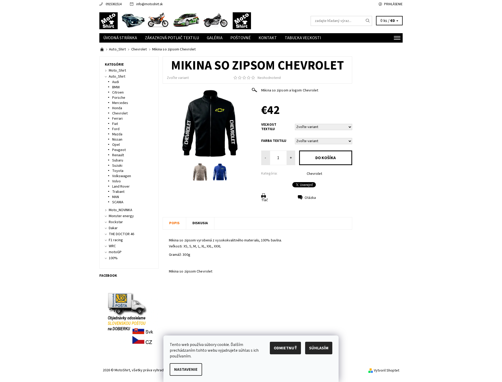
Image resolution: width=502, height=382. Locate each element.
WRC (112, 246)
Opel (116, 144)
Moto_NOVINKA (120, 210)
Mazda (117, 134)
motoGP (115, 252)
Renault (118, 155)
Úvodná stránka (120, 38)
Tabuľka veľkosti (303, 38)
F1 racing (116, 240)
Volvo (116, 181)
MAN (115, 197)
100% (113, 258)
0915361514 (113, 4)
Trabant (118, 191)
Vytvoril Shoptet (386, 370)
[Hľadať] (368, 21)
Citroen (118, 92)
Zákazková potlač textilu (172, 38)
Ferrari (117, 118)
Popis (174, 223)
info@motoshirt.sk (149, 4)
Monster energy (121, 216)
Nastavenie (186, 369)
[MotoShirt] (175, 21)
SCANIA (117, 202)
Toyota (117, 170)
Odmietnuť (285, 348)
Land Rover (121, 186)
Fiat (115, 123)
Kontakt (268, 38)
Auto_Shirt (117, 76)
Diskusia (200, 223)
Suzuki (117, 165)
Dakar (113, 228)
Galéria (215, 38)
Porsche (118, 97)
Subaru (117, 160)
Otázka (310, 197)
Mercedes (120, 103)
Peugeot (119, 150)
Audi (115, 82)
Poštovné (240, 38)
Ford (115, 129)
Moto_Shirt (117, 70)
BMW (116, 87)
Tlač (264, 200)
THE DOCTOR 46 (121, 234)
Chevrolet (314, 173)
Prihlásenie (393, 4)
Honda (117, 108)
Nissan (117, 139)
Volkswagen (121, 176)
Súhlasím (318, 348)
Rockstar (116, 222)
